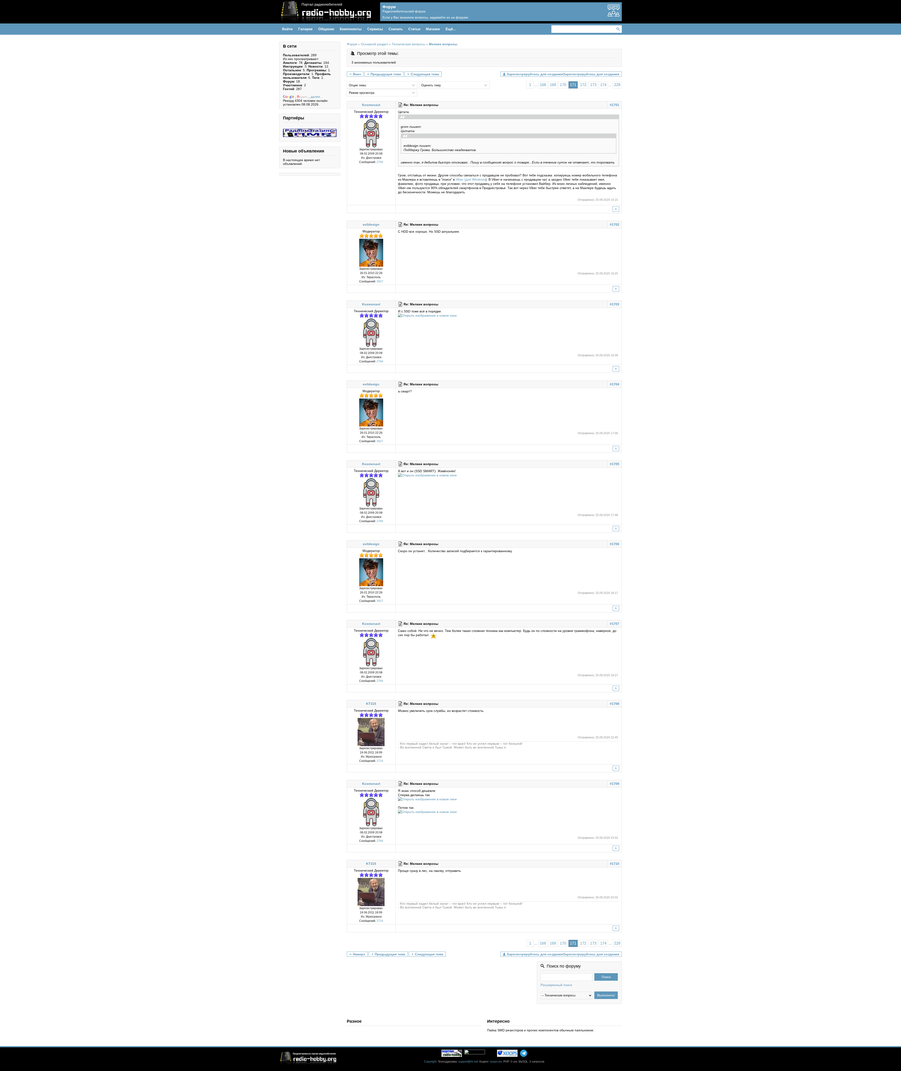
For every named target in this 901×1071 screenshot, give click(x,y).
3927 (380, 281)
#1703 (614, 304)
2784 (380, 162)
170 (563, 85)
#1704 (614, 384)
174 (603, 85)
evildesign (371, 224)
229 (617, 85)
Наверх (359, 954)
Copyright (430, 1061)
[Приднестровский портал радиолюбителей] (451, 1053)
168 (543, 85)
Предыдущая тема (385, 74)
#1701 (614, 105)
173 (593, 85)
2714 (380, 761)
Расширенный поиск (556, 985)
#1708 (614, 704)
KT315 (371, 704)
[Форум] (613, 14)
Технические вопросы (408, 44)
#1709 (614, 784)
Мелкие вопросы (443, 44)
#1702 (614, 224)
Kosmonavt (371, 105)
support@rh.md (468, 1061)
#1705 (614, 464)
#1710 (614, 864)
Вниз (357, 74)
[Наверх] (616, 209)
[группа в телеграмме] (523, 1053)
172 (583, 85)
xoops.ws (496, 1061)
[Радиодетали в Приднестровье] (309, 131)
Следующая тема (425, 74)
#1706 (614, 544)
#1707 (614, 624)
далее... (317, 97)
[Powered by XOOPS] (507, 1053)
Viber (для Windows (470, 179)
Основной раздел (374, 44)
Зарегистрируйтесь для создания (591, 74)
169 (553, 85)
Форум (352, 44)
